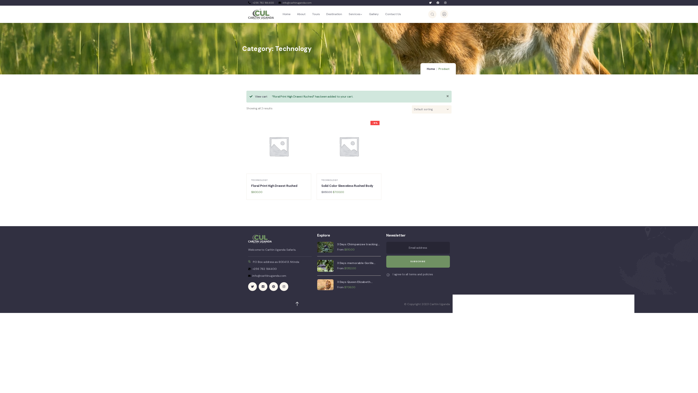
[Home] (261, 14)
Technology (259, 180)
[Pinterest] (273, 286)
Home (431, 69)
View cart (261, 96)
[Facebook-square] (263, 286)
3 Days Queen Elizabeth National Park (353, 282)
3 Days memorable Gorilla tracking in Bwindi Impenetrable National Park (356, 263)
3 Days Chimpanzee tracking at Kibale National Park (357, 244)
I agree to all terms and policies (413, 274)
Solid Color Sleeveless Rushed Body (347, 186)
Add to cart (280, 169)
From (340, 249)
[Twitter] (430, 3)
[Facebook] (438, 3)
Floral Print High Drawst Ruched (274, 186)
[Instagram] (445, 3)
